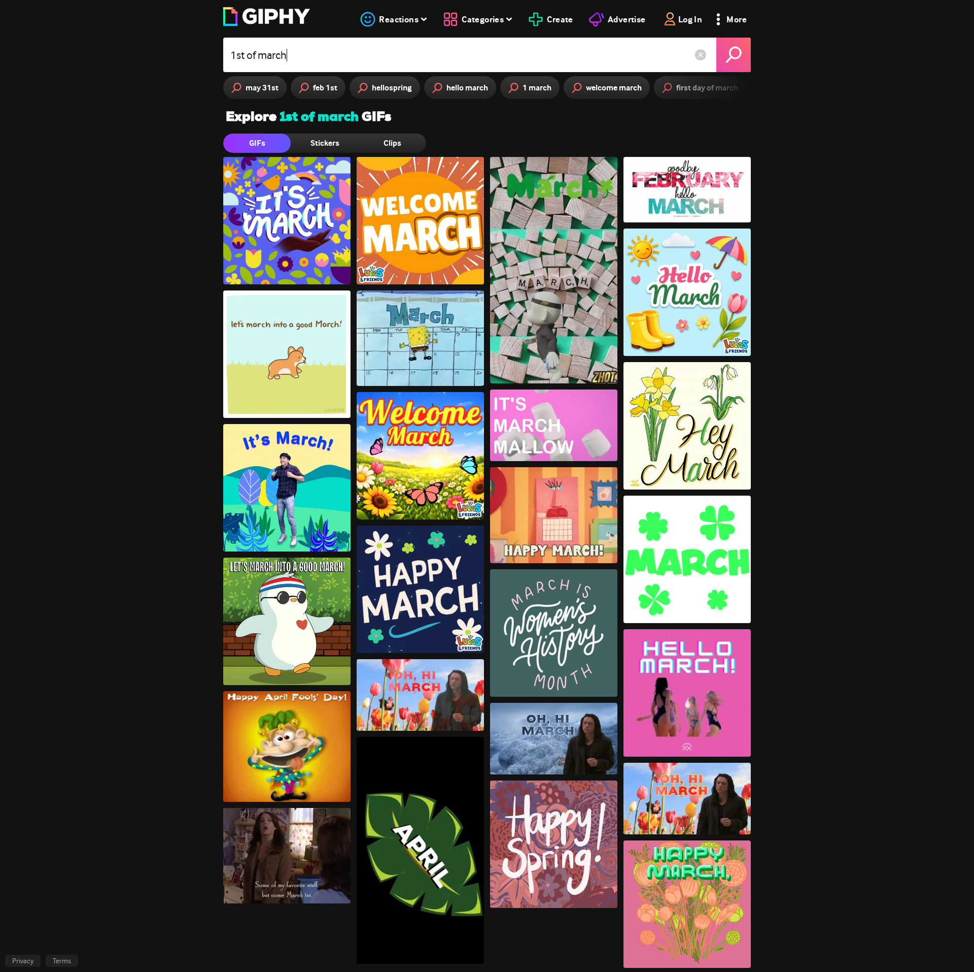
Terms (62, 961)
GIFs (257, 143)
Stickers (324, 143)
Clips (392, 143)
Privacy (22, 961)
